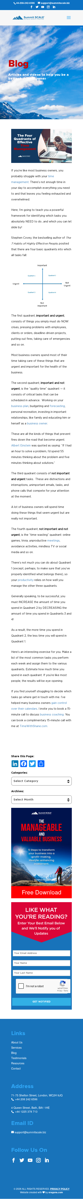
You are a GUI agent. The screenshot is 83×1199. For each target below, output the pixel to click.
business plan (20, 405)
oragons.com (55, 1192)
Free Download (41, 892)
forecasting (57, 405)
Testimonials (18, 1058)
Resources (17, 1063)
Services (16, 1047)
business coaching (52, 714)
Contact (16, 1068)
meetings (53, 540)
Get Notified (41, 1002)
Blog (14, 1053)
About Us (16, 1042)
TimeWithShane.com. (34, 726)
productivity (26, 579)
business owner (37, 423)
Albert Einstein (21, 445)
